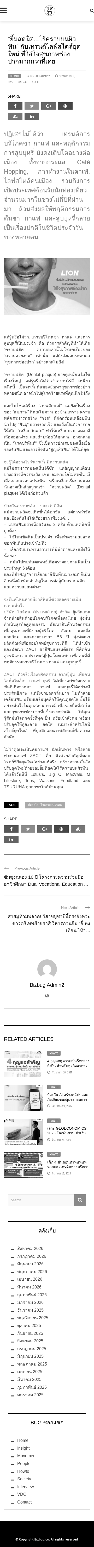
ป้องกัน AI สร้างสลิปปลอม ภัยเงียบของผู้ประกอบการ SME (67, 1099)
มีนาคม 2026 (29, 1287)
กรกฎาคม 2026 (31, 1256)
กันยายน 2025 (30, 1333)
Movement (27, 1456)
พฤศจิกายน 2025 (32, 1318)
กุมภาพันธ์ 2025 (32, 1387)
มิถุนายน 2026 (30, 1264)
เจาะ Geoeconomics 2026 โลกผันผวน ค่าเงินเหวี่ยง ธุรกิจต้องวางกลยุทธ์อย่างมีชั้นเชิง (68, 1135)
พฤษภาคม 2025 (32, 1364)
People (24, 1463)
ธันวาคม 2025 (30, 1310)
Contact (24, 1502)
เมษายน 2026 (29, 1279)
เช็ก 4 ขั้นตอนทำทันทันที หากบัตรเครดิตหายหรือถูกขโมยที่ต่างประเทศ (67, 1167)
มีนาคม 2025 (29, 1379)
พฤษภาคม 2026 (32, 1271)
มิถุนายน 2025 (30, 1356)
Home (22, 1440)
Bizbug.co (41, 1539)
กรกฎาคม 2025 (31, 1349)
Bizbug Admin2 (40, 76)
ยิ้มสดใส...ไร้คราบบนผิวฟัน (45, 805)
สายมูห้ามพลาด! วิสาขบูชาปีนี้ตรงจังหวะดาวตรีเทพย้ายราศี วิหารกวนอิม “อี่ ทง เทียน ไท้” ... (49, 923)
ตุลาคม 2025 (29, 1325)
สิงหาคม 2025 (30, 1341)
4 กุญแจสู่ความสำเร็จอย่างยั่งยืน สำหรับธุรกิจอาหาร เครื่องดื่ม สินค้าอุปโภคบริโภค (68, 1068)
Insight (23, 1448)
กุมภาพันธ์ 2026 (32, 1295)
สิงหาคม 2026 (30, 1248)
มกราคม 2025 (30, 1395)
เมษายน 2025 (29, 1371)
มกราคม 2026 (30, 1302)
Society (24, 1479)
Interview (25, 1487)
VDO (21, 1494)
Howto (14, 76)
